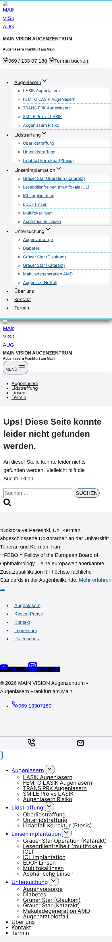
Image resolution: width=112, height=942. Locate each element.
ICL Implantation (38, 195)
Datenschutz (27, 638)
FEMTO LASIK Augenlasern (49, 99)
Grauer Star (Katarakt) (44, 265)
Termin (21, 308)
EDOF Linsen (35, 204)
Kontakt (22, 299)
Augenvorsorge (38, 239)
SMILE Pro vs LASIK (42, 116)
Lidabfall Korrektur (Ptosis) (48, 160)
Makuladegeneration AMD (48, 273)
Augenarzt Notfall (40, 282)
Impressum (25, 630)
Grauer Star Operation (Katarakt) (54, 178)
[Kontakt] (80, 743)
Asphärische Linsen (42, 221)
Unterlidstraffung (39, 151)
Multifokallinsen (38, 212)
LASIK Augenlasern (41, 90)
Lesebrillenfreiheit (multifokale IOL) (56, 186)
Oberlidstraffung (38, 143)
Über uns (24, 291)
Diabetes (31, 248)
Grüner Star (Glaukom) (44, 256)
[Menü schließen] (1, 755)
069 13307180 (34, 706)
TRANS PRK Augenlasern (47, 107)
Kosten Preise (28, 613)
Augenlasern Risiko (41, 125)
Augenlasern (27, 605)
